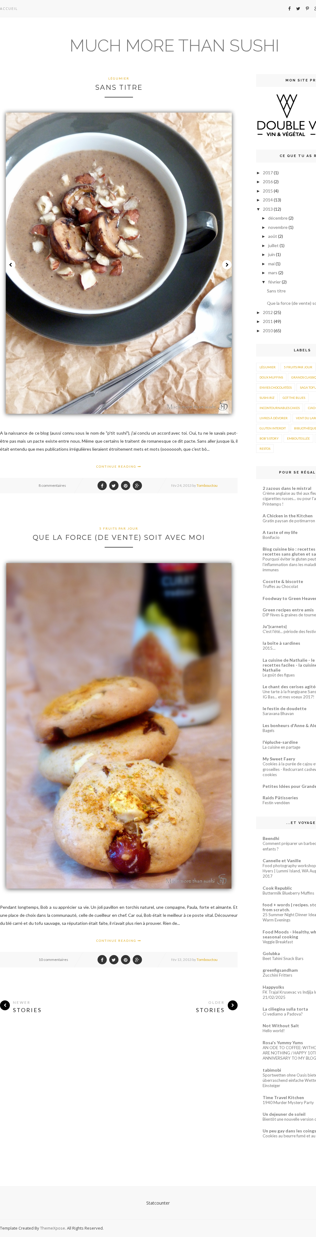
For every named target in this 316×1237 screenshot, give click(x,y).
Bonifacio (271, 537)
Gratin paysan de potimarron (289, 520)
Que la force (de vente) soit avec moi (119, 537)
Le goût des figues (279, 674)
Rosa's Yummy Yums (283, 1042)
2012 (268, 312)
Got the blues (294, 397)
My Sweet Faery (279, 758)
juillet (274, 245)
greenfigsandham (280, 970)
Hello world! (274, 1030)
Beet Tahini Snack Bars (283, 958)
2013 (268, 209)
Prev (10, 264)
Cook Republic (277, 888)
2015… (269, 648)
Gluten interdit (273, 428)
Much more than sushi (174, 45)
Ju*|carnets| (275, 626)
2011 (268, 321)
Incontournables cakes (280, 408)
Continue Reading (117, 466)
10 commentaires (53, 959)
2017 (268, 172)
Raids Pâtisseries (280, 797)
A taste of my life (280, 532)
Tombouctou (207, 485)
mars (273, 272)
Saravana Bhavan (278, 713)
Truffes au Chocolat (280, 586)
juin (272, 254)
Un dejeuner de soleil (284, 1114)
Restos (265, 448)
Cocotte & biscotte (283, 581)
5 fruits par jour (118, 528)
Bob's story (269, 438)
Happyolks (273, 987)
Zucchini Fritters (277, 975)
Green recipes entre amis (288, 609)
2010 (268, 330)
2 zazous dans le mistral (287, 488)
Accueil (9, 8)
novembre (278, 227)
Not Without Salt (281, 1025)
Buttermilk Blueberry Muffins (288, 893)
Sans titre (119, 87)
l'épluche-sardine (280, 742)
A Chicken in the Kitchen (288, 515)
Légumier (118, 78)
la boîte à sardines (281, 643)
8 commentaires (52, 485)
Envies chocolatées (276, 387)
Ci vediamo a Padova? (283, 1014)
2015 (268, 190)
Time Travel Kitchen (283, 1097)
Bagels (268, 730)
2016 (268, 181)
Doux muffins (271, 377)
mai (272, 263)
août (273, 236)
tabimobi (272, 1070)
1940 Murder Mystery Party (288, 1102)
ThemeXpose (52, 1228)
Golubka (271, 953)
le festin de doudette (284, 708)
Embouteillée (298, 438)
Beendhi (271, 838)
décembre (278, 218)
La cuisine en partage (281, 747)
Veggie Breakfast (278, 941)
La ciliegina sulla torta (285, 1009)
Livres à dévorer (274, 418)
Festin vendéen (276, 802)
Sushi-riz (267, 397)
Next (226, 264)
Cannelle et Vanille (282, 860)
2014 (268, 199)
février (275, 281)
